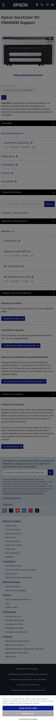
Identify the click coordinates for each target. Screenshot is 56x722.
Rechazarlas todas (28, 713)
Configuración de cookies (28, 719)
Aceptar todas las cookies (28, 708)
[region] (28, 708)
